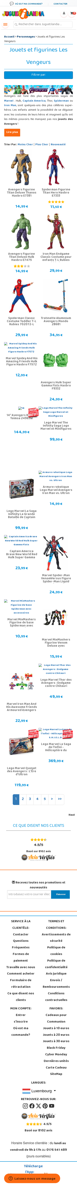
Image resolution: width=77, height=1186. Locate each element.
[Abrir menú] (5, 24)
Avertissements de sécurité (56, 938)
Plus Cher (41, 145)
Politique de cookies (56, 951)
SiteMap (56, 1074)
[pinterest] (45, 1106)
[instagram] (25, 1106)
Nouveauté (58, 145)
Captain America (34, 101)
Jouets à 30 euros (56, 1041)
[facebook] (32, 1106)
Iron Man (10, 106)
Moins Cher (25, 145)
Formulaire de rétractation (20, 983)
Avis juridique (56, 974)
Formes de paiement (21, 957)
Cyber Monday (56, 1054)
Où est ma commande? (20, 1031)
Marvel (9, 101)
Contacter (21, 934)
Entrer (21, 1015)
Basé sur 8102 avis (38, 847)
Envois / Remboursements (56, 983)
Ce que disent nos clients (20, 997)
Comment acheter (20, 974)
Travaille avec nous (20, 967)
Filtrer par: (38, 75)
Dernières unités (56, 1061)
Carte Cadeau (56, 1068)
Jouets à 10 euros (56, 1028)
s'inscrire (21, 1022)
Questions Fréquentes (21, 944)
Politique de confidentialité (56, 964)
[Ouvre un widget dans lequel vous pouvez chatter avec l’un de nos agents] (32, 1179)
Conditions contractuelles (56, 997)
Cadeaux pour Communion (56, 1018)
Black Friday (56, 1048)
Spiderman (61, 101)
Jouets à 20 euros (56, 1035)
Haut (72, 815)
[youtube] (52, 1106)
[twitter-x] (39, 1106)
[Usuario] (64, 14)
